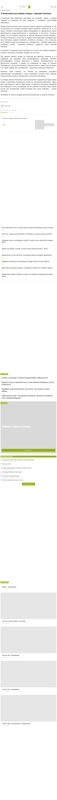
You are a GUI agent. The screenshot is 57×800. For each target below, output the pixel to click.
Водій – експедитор (9, 587)
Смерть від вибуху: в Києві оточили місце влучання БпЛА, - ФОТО (25, 249)
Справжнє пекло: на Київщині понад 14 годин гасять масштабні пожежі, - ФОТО (28, 241)
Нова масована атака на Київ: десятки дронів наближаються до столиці (27, 228)
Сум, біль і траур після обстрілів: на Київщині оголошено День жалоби (27, 234)
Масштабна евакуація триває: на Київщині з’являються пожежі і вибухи (27, 268)
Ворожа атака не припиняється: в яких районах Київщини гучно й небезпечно (28, 383)
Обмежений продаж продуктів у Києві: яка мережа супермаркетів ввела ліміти (27, 275)
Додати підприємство (28, 484)
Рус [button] (52, 7)
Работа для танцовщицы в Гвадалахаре (16, 724)
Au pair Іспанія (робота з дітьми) (13, 621)
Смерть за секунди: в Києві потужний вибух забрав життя (25, 378)
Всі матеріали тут (28, 450)
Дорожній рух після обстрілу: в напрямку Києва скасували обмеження (27, 255)
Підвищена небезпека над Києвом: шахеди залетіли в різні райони (25, 261)
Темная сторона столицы (16, 426)
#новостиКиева (4, 101)
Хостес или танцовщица (10, 655)
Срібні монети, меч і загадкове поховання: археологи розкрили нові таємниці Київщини (27, 396)
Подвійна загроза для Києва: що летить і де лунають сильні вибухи (26, 390)
